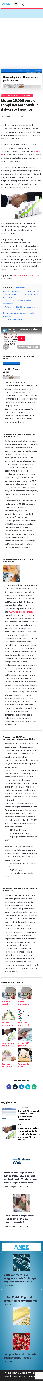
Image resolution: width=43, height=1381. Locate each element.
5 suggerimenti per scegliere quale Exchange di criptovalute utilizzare (21, 1278)
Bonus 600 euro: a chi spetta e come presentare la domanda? (29, 1115)
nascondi (20, 288)
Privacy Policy (18, 1376)
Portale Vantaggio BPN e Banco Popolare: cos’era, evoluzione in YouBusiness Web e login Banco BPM (21, 1177)
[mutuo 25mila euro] (11, 574)
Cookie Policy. (33, 1376)
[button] (16, 4)
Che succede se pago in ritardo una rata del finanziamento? (19, 1219)
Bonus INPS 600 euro (23, 275)
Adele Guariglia (10, 1187)
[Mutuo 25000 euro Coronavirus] (11, 371)
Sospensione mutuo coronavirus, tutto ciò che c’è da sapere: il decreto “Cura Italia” (29, 1134)
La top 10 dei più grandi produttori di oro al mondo (20, 1299)
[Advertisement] (21, 41)
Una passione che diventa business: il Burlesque (20, 1356)
